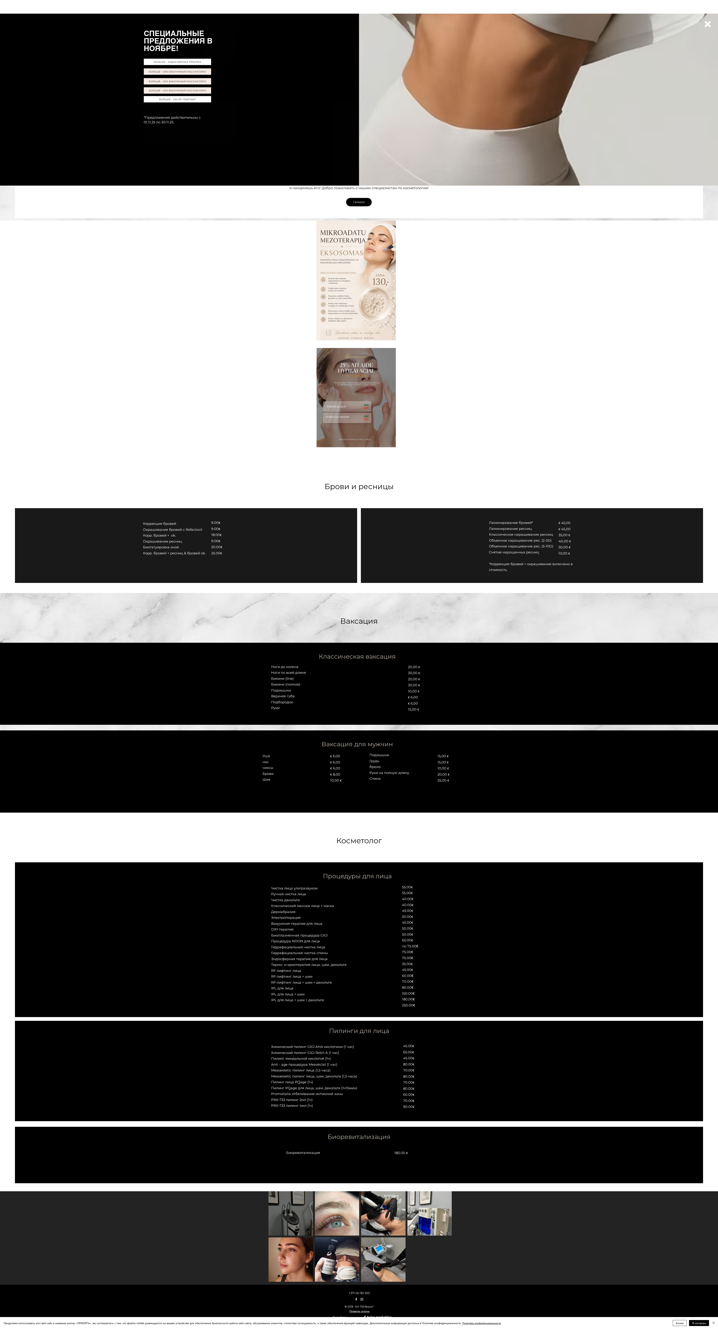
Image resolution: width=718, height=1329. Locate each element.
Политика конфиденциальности (481, 1323)
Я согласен (699, 1323)
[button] (708, 24)
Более (680, 1323)
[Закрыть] (713, 1323)
